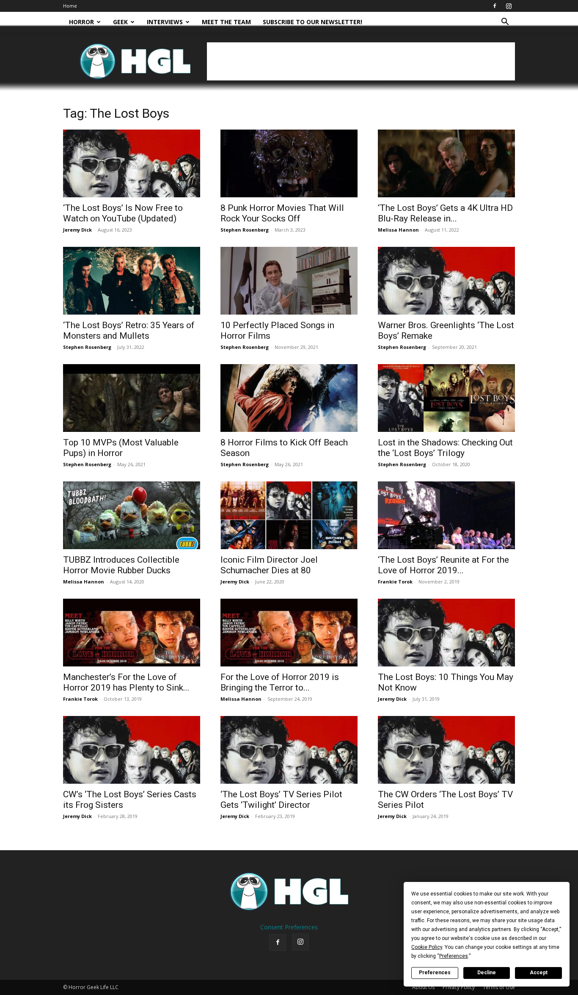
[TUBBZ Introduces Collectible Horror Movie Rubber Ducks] (131, 515)
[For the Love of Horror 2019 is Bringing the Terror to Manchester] (289, 632)
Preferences (435, 973)
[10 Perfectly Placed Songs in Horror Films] (289, 281)
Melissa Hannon (398, 230)
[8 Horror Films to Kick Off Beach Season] (289, 398)
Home (70, 6)
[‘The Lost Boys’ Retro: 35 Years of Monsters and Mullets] (131, 281)
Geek (120, 22)
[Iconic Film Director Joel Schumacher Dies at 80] (289, 515)
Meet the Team (226, 22)
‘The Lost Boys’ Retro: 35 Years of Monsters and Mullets (129, 330)
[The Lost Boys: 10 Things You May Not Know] (446, 632)
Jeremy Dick (77, 230)
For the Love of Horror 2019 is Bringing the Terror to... (279, 682)
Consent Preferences (289, 927)
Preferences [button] (453, 956)
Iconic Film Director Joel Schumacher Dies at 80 (269, 565)
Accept (539, 973)
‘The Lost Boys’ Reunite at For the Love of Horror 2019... (443, 565)
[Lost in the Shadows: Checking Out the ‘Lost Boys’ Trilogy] (446, 398)
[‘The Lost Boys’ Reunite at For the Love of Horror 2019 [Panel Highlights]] (446, 515)
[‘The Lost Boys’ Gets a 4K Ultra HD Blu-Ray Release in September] (446, 163)
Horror (81, 22)
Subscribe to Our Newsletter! (312, 22)
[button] (505, 23)
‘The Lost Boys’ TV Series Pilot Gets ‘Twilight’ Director (281, 799)
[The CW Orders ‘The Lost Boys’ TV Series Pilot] (446, 750)
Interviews (165, 22)
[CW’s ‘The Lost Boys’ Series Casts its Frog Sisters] (131, 750)
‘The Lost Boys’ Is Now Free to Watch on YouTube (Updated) (123, 213)
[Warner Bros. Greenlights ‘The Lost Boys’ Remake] (446, 281)
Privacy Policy (459, 987)
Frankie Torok (395, 581)
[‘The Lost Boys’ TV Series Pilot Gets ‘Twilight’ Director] (289, 750)
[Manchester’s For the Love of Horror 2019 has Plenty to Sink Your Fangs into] (131, 632)
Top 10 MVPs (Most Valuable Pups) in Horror (121, 447)
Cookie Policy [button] (426, 947)
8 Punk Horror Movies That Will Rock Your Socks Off (282, 213)
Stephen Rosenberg (244, 230)
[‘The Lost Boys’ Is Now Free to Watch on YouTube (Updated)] (131, 163)
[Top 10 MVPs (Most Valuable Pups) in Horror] (131, 398)
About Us (423, 987)
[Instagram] (508, 6)
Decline (486, 973)
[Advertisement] (361, 61)
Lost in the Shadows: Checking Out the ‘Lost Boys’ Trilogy (445, 447)
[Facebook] (494, 6)
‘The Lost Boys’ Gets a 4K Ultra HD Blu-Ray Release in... (445, 213)
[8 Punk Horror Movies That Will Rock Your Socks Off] (289, 163)
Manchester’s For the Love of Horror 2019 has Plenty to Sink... (126, 682)
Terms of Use (499, 987)
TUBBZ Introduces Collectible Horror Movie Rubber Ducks (121, 565)
